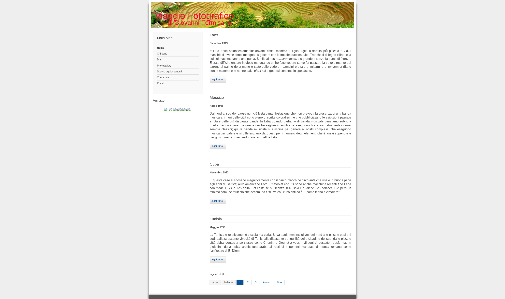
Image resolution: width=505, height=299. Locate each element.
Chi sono (162, 53)
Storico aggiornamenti (169, 71)
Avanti (266, 282)
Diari (159, 59)
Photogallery (164, 65)
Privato (161, 83)
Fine (279, 282)
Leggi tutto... (218, 79)
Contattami (163, 77)
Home (160, 47)
